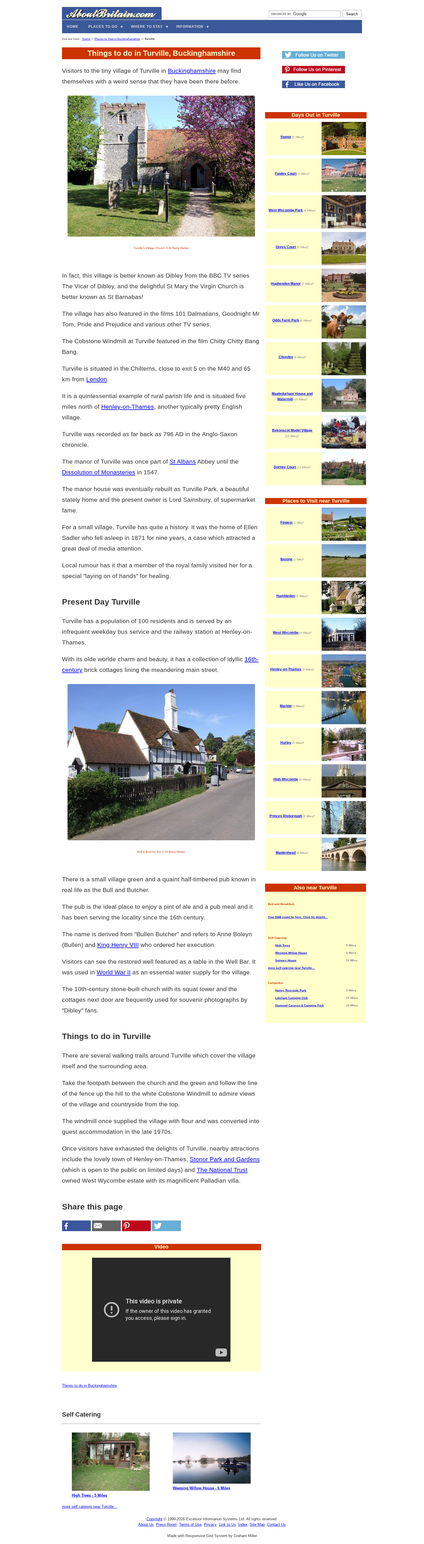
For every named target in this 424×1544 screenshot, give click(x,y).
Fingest (286, 523)
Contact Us (276, 1524)
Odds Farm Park (285, 320)
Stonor (285, 137)
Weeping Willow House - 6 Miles (201, 1488)
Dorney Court (285, 467)
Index (242, 1524)
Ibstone (286, 559)
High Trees (282, 945)
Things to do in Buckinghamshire (89, 1385)
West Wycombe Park (286, 210)
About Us (146, 1524)
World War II (114, 972)
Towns (86, 38)
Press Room (166, 1524)
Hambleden (285, 596)
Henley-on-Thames (127, 406)
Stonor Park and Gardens (225, 1159)
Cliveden (286, 357)
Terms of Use (190, 1524)
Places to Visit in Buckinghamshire (117, 38)
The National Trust (222, 1169)
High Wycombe (285, 779)
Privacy (210, 1524)
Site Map (257, 1524)
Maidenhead (286, 853)
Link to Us (227, 1524)
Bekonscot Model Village (292, 430)
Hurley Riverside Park (290, 990)
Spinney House (286, 960)
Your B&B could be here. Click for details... (298, 917)
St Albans (183, 461)
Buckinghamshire (192, 70)
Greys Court (286, 247)
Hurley (285, 743)
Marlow (286, 706)
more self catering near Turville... (89, 1506)
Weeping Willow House (291, 952)
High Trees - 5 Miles (89, 1495)
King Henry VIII (118, 944)
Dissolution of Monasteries (98, 472)
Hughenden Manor (286, 284)
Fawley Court (286, 174)
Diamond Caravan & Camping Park (299, 1005)
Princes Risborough (285, 816)
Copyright (154, 1519)
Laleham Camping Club (291, 997)
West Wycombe (286, 633)
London (96, 379)
